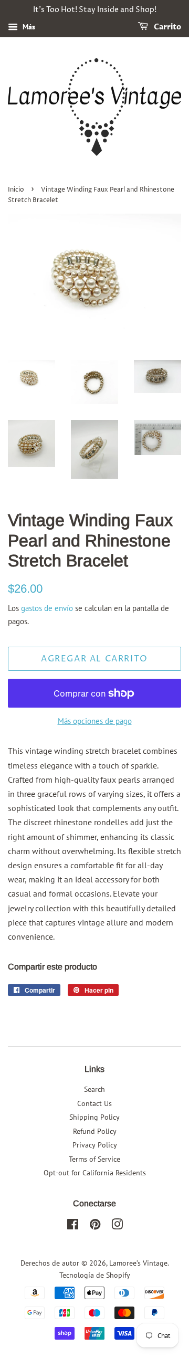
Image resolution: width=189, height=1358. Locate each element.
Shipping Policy (94, 1117)
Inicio (16, 189)
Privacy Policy (94, 1145)
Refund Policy (95, 1131)
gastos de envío (47, 608)
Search (94, 1089)
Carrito (166, 27)
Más (27, 26)
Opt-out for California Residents (95, 1172)
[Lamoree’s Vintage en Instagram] (117, 1226)
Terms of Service (94, 1159)
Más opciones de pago (95, 721)
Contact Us (94, 1103)
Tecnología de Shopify (94, 1275)
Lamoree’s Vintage (138, 1263)
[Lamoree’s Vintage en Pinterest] (95, 1226)
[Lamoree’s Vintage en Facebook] (73, 1226)
